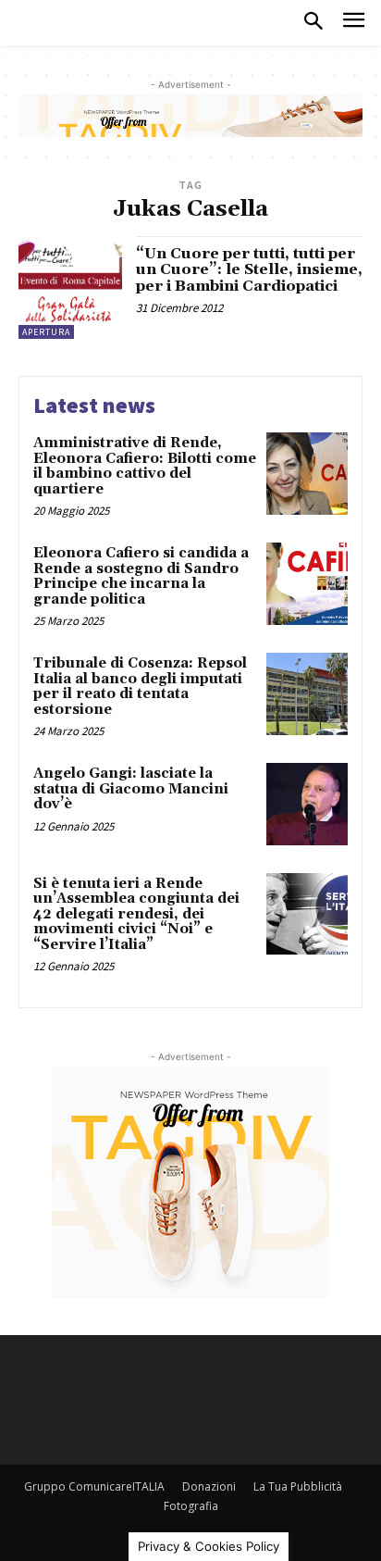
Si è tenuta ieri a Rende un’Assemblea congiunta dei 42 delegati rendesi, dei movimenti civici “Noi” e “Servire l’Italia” (136, 914)
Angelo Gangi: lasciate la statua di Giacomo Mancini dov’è (130, 789)
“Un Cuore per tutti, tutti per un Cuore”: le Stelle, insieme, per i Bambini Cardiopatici (249, 269)
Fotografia (191, 1506)
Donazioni (209, 1486)
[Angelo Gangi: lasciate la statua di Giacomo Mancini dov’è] (307, 803)
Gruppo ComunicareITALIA (94, 1486)
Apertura (46, 332)
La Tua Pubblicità (297, 1486)
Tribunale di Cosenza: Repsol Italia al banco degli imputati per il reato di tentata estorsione (140, 686)
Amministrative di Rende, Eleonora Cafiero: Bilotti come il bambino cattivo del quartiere (144, 466)
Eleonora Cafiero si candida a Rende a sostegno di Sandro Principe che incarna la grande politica (141, 576)
